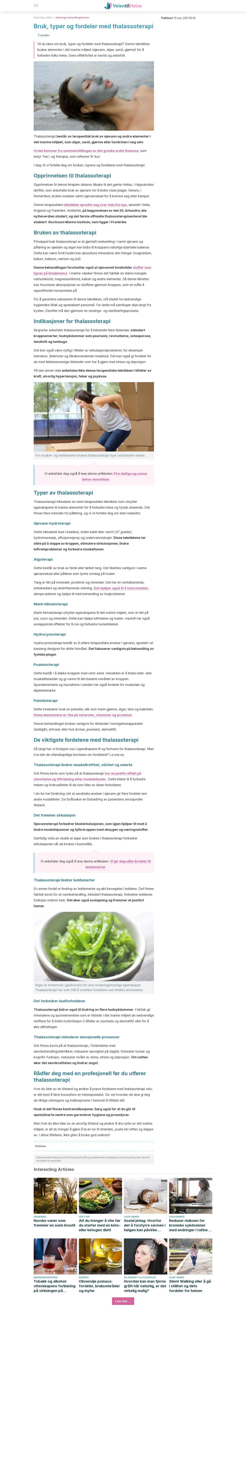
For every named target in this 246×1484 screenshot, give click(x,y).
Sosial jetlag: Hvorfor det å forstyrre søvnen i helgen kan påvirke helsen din (145, 1225)
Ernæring (40, 1216)
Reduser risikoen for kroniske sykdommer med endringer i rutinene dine (190, 1225)
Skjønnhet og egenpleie (140, 1277)
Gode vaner (131, 1216)
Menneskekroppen (46, 1277)
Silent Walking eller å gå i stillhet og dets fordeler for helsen (190, 1286)
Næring (84, 1277)
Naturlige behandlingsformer (73, 17)
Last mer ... (123, 1301)
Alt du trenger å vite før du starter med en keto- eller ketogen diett (99, 1225)
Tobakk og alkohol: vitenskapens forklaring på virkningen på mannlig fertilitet (54, 1286)
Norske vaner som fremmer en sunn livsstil (54, 1222)
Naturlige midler (43, 17)
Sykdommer (176, 1216)
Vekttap (84, 1216)
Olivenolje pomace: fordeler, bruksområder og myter (99, 1286)
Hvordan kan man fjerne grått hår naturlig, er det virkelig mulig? (145, 1286)
